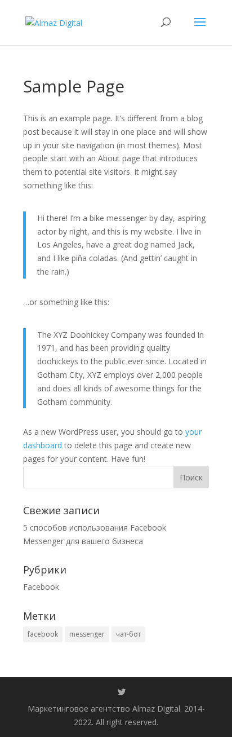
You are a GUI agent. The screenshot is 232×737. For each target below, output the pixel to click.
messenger (87, 634)
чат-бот (128, 634)
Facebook (41, 586)
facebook (43, 634)
